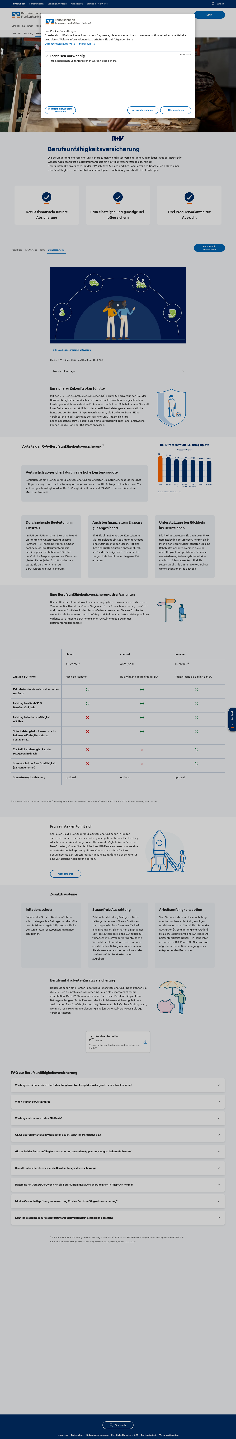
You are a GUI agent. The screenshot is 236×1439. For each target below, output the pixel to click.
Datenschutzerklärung (58, 43)
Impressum (85, 43)
